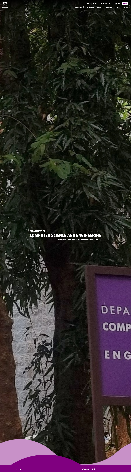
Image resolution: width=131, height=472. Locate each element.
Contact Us (116, 3)
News (94, 3)
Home (88, 3)
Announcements (105, 3)
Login (125, 4)
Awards (125, 7)
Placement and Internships (93, 7)
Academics (78, 7)
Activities (109, 7)
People (117, 7)
